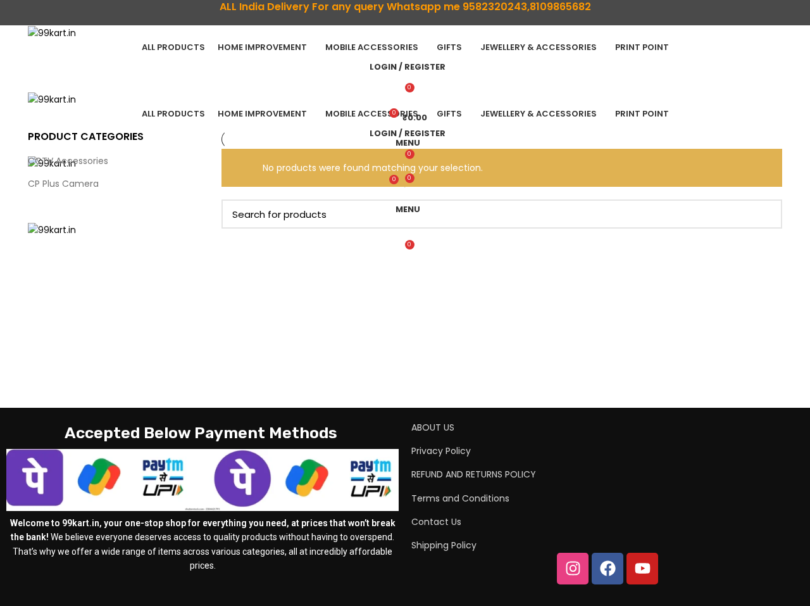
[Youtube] (642, 568)
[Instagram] (573, 568)
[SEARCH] (765, 214)
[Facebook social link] (383, 22)
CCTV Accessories (68, 161)
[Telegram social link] (427, 22)
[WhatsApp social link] (412, 22)
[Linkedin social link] (397, 22)
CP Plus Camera (63, 183)
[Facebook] (607, 568)
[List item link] (578, 427)
